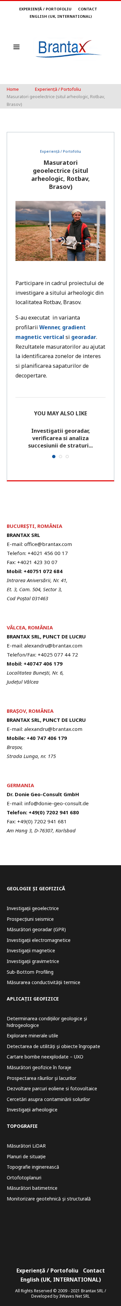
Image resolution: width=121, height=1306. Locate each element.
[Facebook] (56, 1245)
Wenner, (50, 327)
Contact (87, 8)
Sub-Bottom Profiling (30, 972)
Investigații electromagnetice (39, 940)
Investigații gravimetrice (33, 961)
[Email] (65, 1245)
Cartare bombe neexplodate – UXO (45, 1056)
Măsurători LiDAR (26, 1146)
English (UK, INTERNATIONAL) (61, 16)
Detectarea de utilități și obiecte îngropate (53, 1046)
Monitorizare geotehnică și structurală (49, 1198)
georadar (83, 337)
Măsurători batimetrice (32, 1188)
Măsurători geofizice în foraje (39, 1067)
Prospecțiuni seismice (30, 919)
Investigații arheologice (32, 1109)
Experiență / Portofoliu (45, 8)
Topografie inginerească (33, 1167)
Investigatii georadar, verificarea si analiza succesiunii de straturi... (60, 438)
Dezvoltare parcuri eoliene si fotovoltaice (52, 1088)
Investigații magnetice (31, 950)
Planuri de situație (26, 1156)
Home (13, 89)
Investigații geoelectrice (33, 908)
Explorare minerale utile (32, 1035)
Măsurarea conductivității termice (43, 982)
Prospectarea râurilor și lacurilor (41, 1078)
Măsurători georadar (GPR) (36, 929)
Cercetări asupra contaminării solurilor (48, 1099)
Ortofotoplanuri (24, 1177)
